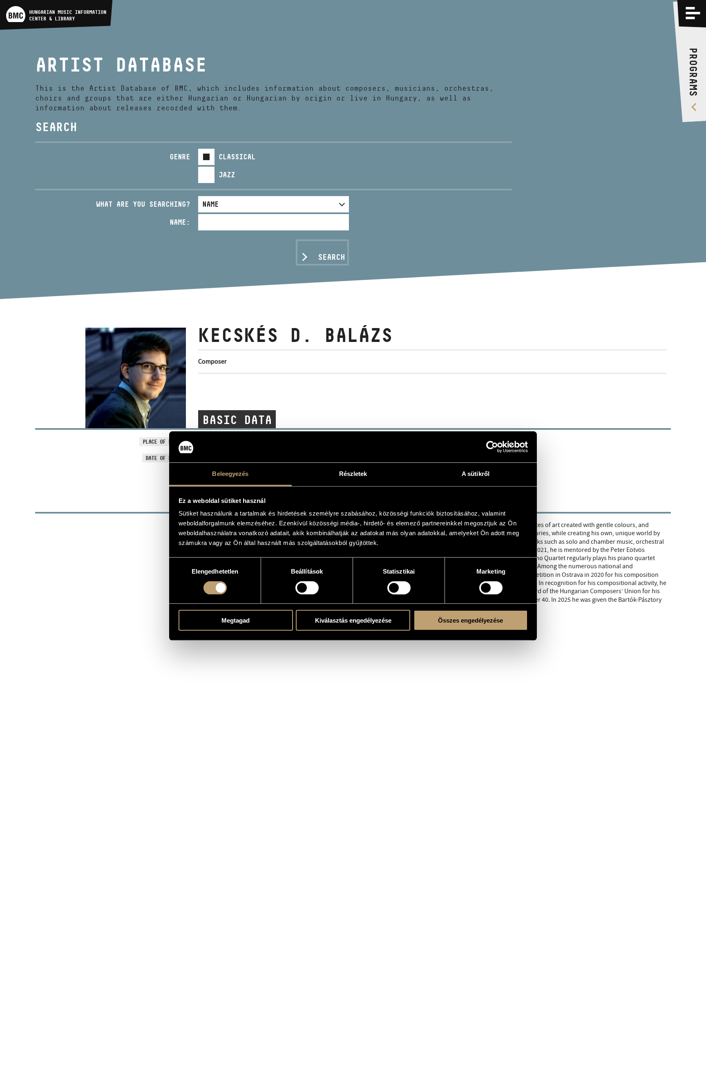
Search (331, 257)
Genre (180, 156)
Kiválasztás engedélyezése (353, 620)
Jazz (227, 174)
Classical (237, 156)
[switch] (307, 587)
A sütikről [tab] (475, 474)
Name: (180, 222)
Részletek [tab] (353, 474)
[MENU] (693, 13)
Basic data (237, 420)
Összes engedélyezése (470, 620)
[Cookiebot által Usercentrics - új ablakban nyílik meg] (492, 447)
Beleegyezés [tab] (230, 474)
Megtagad (235, 620)
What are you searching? (143, 204)
